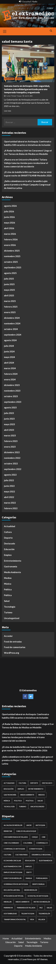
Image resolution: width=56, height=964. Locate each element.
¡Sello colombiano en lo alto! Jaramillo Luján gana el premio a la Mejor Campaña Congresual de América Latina (27, 184)
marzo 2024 (10, 368)
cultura (7, 855)
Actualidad (9, 79)
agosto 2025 (10, 273)
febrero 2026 (11, 239)
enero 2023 (10, 446)
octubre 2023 (11, 396)
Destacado (9, 543)
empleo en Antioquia (13, 872)
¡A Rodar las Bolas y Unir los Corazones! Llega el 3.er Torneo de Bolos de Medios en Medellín (28, 152)
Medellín (7, 902)
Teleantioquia (27, 913)
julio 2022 (9, 480)
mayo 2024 (9, 357)
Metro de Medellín (42, 902)
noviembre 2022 (12, 458)
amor (28, 825)
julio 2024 (9, 346)
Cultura (18, 79)
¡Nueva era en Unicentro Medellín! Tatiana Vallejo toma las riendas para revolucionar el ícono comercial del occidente (26, 163)
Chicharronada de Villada (16, 837)
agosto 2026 (10, 206)
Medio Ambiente (12, 572)
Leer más (7, 111)
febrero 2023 (11, 441)
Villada (41, 919)
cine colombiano (11, 843)
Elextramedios (45, 860)
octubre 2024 (11, 329)
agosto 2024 (10, 340)
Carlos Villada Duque (26, 831)
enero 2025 (10, 312)
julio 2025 (9, 278)
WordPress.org (11, 652)
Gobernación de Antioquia (16, 884)
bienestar (8, 831)
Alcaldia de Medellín (13, 825)
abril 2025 (9, 295)
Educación (9, 549)
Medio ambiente (22, 902)
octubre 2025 (11, 262)
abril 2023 (9, 430)
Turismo (8, 612)
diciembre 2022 (12, 452)
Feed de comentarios (14, 647)
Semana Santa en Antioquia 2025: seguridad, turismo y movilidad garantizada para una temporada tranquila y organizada (27, 89)
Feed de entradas (13, 641)
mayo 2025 (9, 290)
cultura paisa (21, 855)
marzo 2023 (10, 435)
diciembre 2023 (12, 385)
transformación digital (15, 919)
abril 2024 (9, 362)
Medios (7, 578)
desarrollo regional (41, 855)
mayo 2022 (9, 491)
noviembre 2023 (12, 390)
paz (41, 908)
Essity (29, 872)
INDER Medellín (30, 890)
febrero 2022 (11, 508)
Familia (29, 878)
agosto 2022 (10, 474)
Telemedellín (44, 913)
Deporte (8, 537)
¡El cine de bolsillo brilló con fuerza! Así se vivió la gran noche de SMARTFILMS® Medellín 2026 (28, 174)
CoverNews (27, 959)
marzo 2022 (10, 502)
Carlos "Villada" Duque (14, 96)
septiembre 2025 (12, 267)
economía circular (12, 860)
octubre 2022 (11, 463)
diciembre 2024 (12, 318)
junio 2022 (9, 486)
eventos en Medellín (13, 878)
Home (6, 938)
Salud (6, 601)
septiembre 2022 (12, 469)
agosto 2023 (10, 407)
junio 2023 (9, 418)
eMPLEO (28, 866)
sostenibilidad (10, 913)
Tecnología (9, 606)
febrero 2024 (11, 374)
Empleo (7, 555)
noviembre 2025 (12, 256)
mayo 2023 (9, 424)
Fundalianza (42, 878)
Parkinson (8, 908)
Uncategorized (11, 618)
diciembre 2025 (12, 250)
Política (8, 595)
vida (32, 919)
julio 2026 (9, 211)
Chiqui (35, 837)
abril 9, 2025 (28, 96)
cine (43, 837)
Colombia (27, 843)
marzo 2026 (10, 234)
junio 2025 (9, 284)
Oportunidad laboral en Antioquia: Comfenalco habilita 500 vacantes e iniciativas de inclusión (27, 143)
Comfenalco (42, 843)
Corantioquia (35, 849)
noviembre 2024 (12, 323)
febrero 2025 (11, 306)
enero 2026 (10, 245)
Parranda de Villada (26, 908)
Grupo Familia (38, 884)
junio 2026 (9, 217)
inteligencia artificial (14, 896)
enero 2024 (10, 379)
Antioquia (40, 825)
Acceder (8, 636)
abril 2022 (9, 497)
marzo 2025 (10, 301)
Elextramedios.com (12, 866)
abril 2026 (9, 228)
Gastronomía (10, 566)
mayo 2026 (9, 222)
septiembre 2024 (12, 334)
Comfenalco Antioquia (14, 849)
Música (7, 583)
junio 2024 (9, 351)
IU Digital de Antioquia (38, 896)
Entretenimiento (12, 560)
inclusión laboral (12, 890)
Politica (8, 589)
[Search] (51, 30)
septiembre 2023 (12, 402)
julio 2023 (9, 413)
